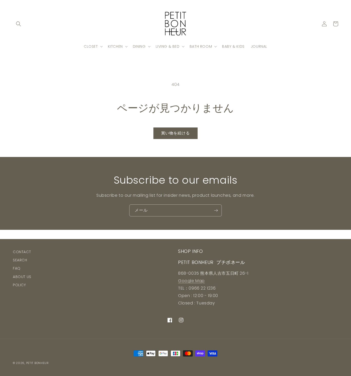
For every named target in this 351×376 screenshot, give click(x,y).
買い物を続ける (175, 133)
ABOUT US (22, 276)
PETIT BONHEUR (37, 363)
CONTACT (22, 251)
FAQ (17, 268)
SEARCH (20, 260)
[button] (18, 23)
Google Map (191, 281)
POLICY (19, 285)
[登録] (215, 210)
